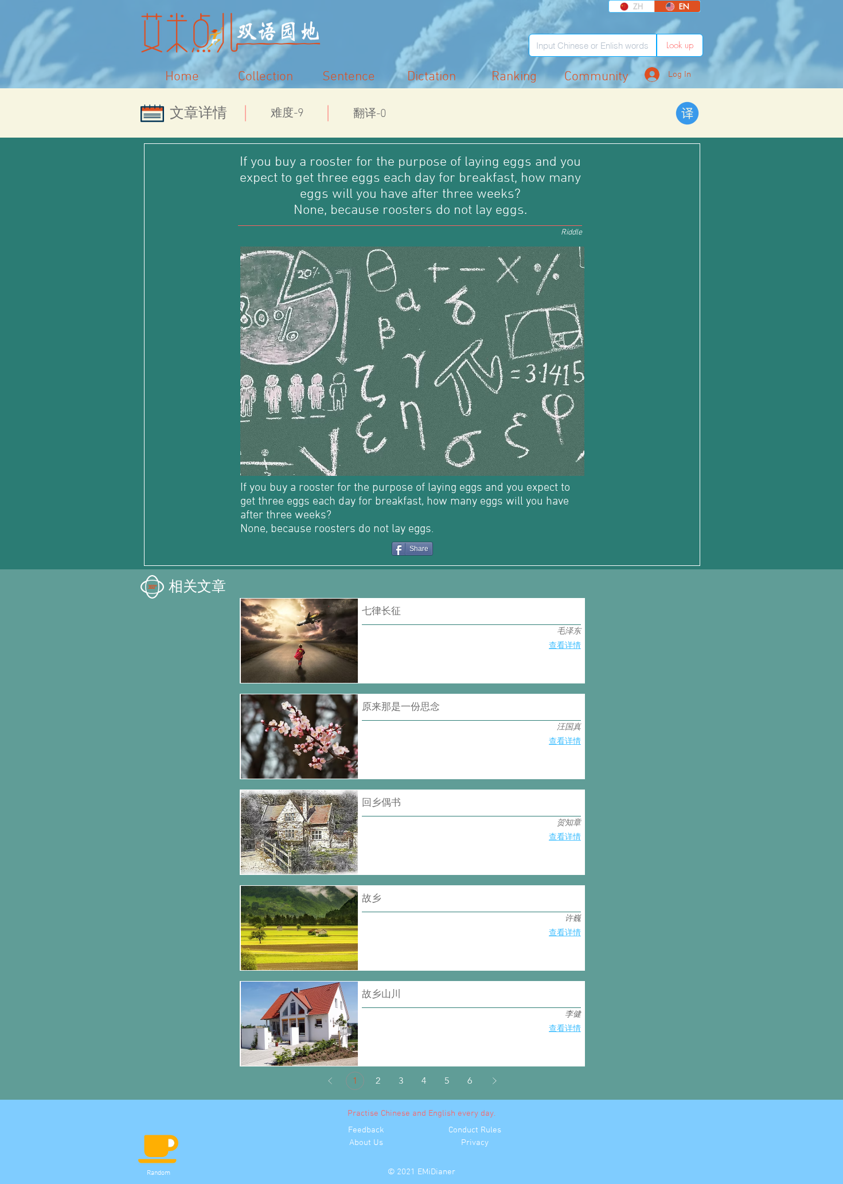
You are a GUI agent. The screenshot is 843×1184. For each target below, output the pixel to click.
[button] (596, 76)
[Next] (494, 1080)
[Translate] (687, 113)
